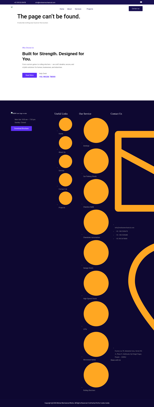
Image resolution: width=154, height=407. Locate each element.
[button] (79, 9)
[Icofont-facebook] (134, 2)
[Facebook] (115, 363)
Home (62, 9)
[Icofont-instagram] (137, 2)
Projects (90, 9)
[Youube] (118, 363)
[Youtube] (141, 2)
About (69, 9)
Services (78, 9)
